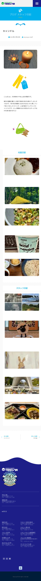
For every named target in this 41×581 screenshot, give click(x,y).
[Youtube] (10, 559)
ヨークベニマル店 (25, 544)
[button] (37, 3)
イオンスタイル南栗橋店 (27, 532)
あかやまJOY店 (6, 543)
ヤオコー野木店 (25, 527)
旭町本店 (4, 522)
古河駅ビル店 (6, 537)
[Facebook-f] (4, 559)
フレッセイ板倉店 (25, 537)
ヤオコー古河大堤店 (26, 522)
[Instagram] (7, 559)
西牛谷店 (4, 527)
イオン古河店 (6, 532)
